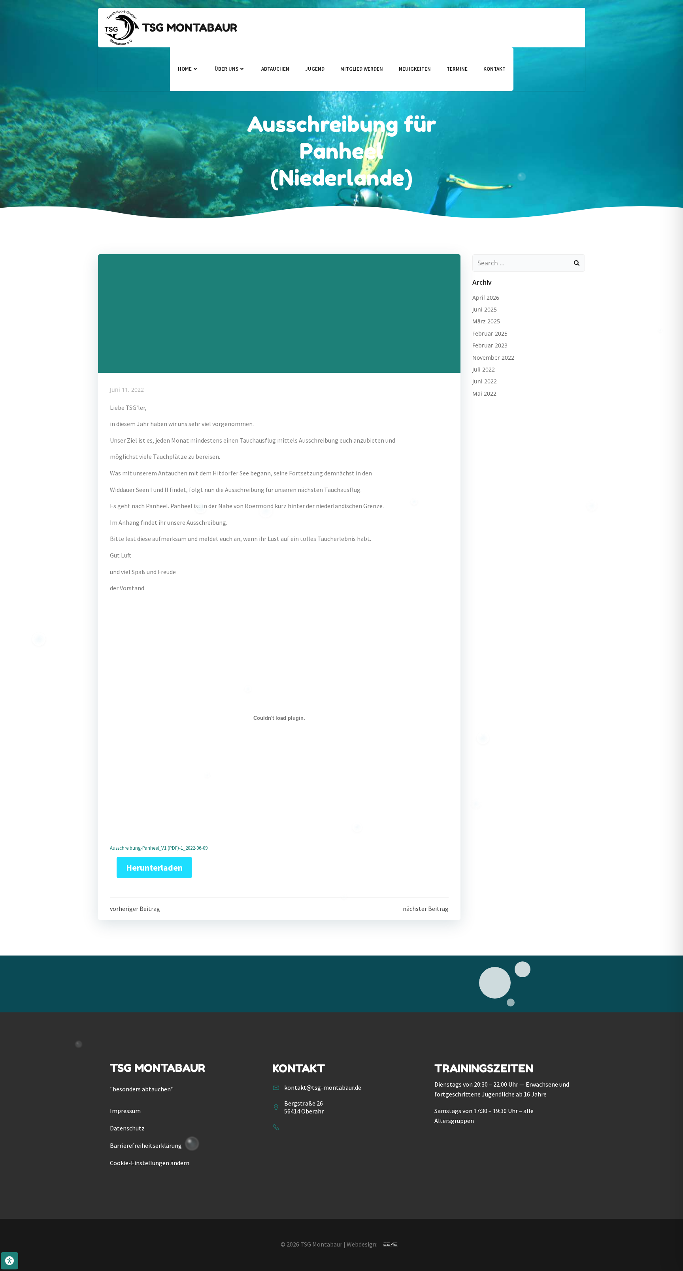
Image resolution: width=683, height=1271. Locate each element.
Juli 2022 (483, 369)
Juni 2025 (484, 309)
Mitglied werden (361, 69)
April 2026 (485, 297)
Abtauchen (275, 69)
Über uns (226, 69)
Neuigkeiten (415, 69)
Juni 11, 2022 (127, 389)
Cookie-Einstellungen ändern (149, 1163)
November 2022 (493, 357)
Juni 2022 (484, 381)
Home (185, 69)
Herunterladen (154, 867)
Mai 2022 (484, 393)
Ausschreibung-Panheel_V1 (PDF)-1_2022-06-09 (159, 848)
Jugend (315, 69)
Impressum (125, 1111)
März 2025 (486, 321)
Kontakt (494, 69)
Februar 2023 (490, 345)
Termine (457, 69)
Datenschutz (127, 1128)
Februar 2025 (490, 333)
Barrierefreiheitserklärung (146, 1145)
